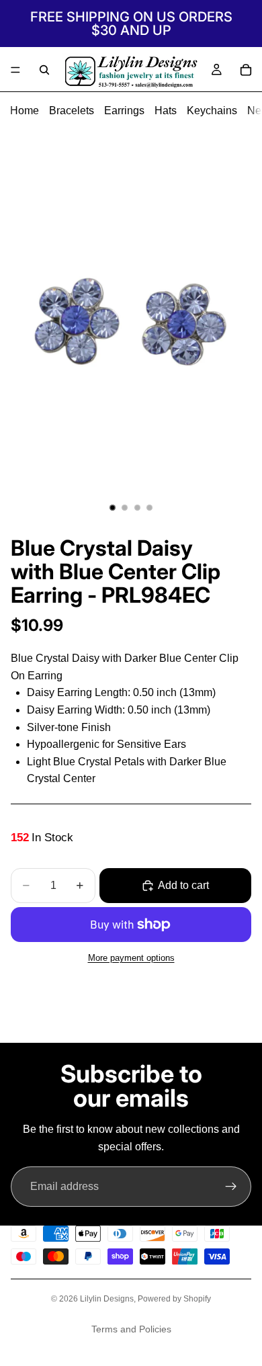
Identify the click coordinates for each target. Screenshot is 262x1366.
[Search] (44, 70)
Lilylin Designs (107, 1299)
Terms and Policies (131, 1329)
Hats (166, 110)
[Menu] (15, 69)
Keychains (212, 110)
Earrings (124, 110)
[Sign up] (231, 1186)
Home (24, 110)
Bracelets (71, 110)
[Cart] (246, 70)
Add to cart (183, 885)
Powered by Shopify (174, 1299)
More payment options (131, 958)
